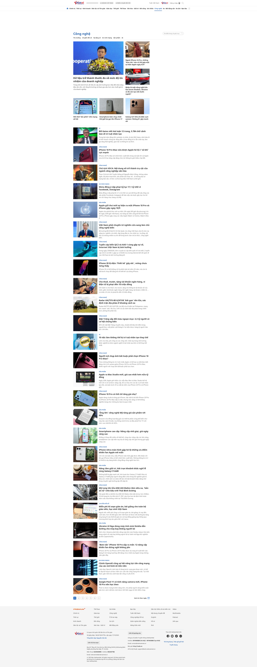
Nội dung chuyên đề (158, 613)
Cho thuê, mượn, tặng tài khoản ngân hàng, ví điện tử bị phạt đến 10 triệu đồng (122, 283)
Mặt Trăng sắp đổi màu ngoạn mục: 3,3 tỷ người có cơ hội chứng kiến (124, 320)
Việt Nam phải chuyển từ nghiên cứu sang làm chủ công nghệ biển (124, 226)
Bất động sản (170, 8)
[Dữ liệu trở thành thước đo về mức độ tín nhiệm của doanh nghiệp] (98, 58)
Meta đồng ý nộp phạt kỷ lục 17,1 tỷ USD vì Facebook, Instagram (120, 188)
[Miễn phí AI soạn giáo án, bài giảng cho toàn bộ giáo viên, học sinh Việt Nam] (85, 511)
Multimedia (176, 613)
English (153, 617)
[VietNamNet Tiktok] (176, 637)
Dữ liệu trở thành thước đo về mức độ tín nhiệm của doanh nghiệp (98, 79)
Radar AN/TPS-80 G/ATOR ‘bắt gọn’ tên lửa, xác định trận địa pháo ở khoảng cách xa (122, 301)
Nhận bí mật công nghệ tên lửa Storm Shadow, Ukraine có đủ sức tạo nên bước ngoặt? (136, 90)
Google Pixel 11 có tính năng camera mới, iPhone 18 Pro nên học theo (123, 583)
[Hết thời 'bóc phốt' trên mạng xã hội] (85, 106)
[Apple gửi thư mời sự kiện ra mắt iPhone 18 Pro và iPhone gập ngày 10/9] (85, 210)
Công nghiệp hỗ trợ (137, 617)
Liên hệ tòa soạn (93, 642)
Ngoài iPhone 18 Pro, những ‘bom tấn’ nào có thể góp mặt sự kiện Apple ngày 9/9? (137, 62)
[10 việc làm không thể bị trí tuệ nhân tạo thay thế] (85, 342)
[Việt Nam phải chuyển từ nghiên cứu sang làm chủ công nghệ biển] (85, 229)
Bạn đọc (184, 8)
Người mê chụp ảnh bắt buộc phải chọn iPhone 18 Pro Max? (123, 357)
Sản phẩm (116, 38)
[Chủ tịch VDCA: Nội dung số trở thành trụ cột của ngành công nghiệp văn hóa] (85, 173)
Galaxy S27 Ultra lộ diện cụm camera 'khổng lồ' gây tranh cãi (136, 119)
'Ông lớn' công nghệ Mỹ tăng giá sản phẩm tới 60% (122, 414)
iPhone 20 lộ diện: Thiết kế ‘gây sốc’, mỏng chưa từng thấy (123, 264)
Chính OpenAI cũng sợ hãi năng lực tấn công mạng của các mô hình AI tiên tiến (124, 564)
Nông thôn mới (135, 625)
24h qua (175, 621)
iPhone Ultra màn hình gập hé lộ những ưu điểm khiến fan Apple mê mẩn (123, 451)
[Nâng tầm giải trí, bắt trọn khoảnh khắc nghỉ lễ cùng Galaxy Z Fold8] (85, 473)
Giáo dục (109, 8)
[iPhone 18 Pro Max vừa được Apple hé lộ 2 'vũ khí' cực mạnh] (85, 154)
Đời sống (143, 8)
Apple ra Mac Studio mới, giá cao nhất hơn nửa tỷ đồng (123, 375)
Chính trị (72, 8)
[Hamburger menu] (189, 8)
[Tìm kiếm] (182, 3)
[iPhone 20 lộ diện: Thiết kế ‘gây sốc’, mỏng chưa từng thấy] (85, 267)
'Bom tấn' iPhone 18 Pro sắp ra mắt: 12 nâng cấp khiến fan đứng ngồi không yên (123, 546)
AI (122, 38)
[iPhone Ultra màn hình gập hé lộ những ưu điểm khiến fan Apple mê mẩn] (85, 454)
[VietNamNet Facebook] (168, 637)
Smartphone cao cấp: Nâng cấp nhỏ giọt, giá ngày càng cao (123, 432)
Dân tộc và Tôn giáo (98, 8)
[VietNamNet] (67, 8)
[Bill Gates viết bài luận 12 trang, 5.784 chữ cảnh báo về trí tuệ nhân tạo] (85, 135)
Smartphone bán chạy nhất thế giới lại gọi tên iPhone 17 (110, 118)
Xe (164, 8)
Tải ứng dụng (168, 642)
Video (174, 609)
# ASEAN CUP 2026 (106, 3)
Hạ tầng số (97, 38)
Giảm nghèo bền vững (137, 621)
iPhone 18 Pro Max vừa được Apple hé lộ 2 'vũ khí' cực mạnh (123, 151)
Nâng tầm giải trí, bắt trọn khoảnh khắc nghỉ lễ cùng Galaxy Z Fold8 (122, 469)
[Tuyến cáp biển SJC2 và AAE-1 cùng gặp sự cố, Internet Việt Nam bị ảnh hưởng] (85, 249)
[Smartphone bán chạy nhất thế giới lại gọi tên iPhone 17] (111, 106)
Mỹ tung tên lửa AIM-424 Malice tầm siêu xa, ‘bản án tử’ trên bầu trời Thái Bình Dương (123, 489)
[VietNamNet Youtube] (172, 637)
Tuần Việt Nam (154, 3)
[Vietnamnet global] (164, 4)
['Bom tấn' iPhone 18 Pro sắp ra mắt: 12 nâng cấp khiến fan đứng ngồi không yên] (85, 549)
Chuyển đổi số (87, 38)
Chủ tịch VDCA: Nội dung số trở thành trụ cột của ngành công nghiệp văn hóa (123, 169)
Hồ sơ (153, 621)
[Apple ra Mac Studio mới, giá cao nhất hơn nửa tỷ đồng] (85, 379)
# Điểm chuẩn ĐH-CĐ (123, 3)
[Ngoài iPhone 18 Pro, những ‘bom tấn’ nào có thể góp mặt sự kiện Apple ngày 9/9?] (137, 49)
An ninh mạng (107, 38)
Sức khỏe (150, 8)
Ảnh (152, 625)
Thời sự (79, 8)
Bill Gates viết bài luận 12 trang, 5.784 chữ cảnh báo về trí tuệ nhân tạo (122, 132)
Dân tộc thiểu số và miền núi (160, 609)
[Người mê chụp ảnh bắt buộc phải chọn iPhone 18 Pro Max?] (85, 360)
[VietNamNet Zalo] (180, 637)
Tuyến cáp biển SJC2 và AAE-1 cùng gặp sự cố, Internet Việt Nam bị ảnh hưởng (121, 246)
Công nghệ (158, 8)
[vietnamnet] (79, 5)
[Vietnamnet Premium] (79, 610)
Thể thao (123, 8)
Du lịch (178, 8)
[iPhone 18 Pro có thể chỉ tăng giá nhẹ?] (85, 398)
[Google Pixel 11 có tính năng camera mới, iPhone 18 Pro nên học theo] (85, 586)
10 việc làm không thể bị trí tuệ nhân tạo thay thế (123, 337)
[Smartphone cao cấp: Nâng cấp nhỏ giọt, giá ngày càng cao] (85, 436)
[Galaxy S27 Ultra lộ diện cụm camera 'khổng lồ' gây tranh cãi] (137, 106)
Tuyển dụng (173, 645)
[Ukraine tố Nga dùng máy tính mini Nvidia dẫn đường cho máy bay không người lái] (85, 530)
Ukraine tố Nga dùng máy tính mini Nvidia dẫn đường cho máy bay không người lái (122, 527)
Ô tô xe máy (113, 617)
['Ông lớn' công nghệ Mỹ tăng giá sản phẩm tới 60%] (85, 417)
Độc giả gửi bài (179, 642)
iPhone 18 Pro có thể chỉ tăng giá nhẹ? (118, 394)
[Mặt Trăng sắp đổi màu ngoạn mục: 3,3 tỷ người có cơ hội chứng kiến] (85, 323)
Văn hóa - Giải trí (133, 8)
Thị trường (77, 38)
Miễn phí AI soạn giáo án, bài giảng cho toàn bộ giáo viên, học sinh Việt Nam (122, 507)
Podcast (175, 617)
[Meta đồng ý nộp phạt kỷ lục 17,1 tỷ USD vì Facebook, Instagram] (85, 191)
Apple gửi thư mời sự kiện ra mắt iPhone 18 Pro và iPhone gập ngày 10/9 (124, 206)
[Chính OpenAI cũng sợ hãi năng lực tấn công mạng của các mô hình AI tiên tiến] (85, 568)
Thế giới (116, 8)
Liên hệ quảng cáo (135, 633)
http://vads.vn (137, 646)
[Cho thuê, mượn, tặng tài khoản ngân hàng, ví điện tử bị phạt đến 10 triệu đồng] (85, 286)
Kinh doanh (87, 8)
